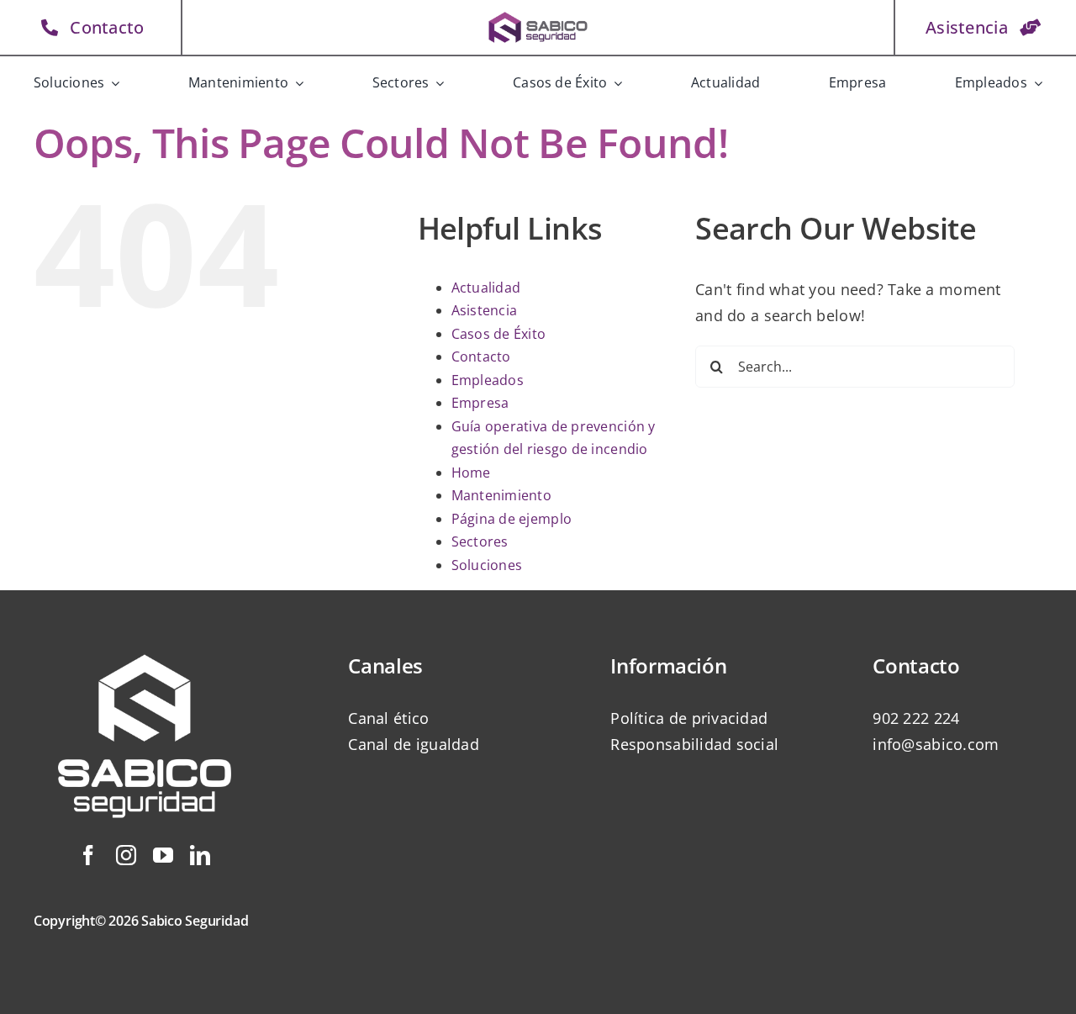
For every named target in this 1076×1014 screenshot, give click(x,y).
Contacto (481, 356)
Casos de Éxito (498, 334)
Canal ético (388, 718)
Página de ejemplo (511, 519)
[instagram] (126, 855)
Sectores (480, 541)
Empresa (480, 402)
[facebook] (88, 855)
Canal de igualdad (413, 744)
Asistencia (484, 310)
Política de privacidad (688, 718)
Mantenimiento (501, 495)
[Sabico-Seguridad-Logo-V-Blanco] (145, 635)
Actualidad (486, 287)
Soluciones (487, 565)
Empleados (487, 380)
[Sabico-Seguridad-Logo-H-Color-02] (538, 16)
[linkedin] (200, 855)
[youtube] (163, 855)
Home (471, 472)
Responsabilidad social (694, 744)
